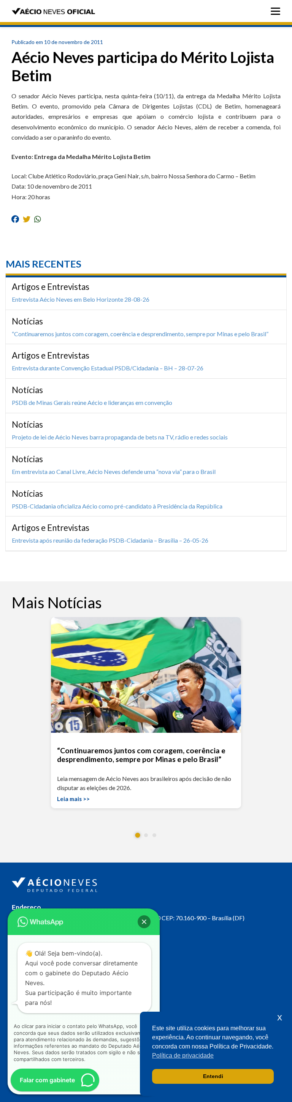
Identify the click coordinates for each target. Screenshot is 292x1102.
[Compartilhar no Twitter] (26, 219)
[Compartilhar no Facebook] (15, 219)
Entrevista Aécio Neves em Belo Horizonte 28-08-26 (80, 299)
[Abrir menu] (277, 11)
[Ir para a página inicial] (55, 883)
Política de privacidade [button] (183, 1055)
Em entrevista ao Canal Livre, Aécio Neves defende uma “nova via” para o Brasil (114, 471)
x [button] (279, 1017)
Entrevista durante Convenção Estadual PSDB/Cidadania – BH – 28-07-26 (107, 368)
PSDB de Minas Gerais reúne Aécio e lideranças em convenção (92, 402)
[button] (137, 835)
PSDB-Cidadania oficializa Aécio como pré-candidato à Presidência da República (117, 506)
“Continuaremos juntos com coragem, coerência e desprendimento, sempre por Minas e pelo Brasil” (140, 333)
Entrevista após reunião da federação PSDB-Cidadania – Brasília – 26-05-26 (110, 540)
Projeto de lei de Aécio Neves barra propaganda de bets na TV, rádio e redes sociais (120, 437)
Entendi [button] (213, 1076)
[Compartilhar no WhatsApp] (37, 219)
